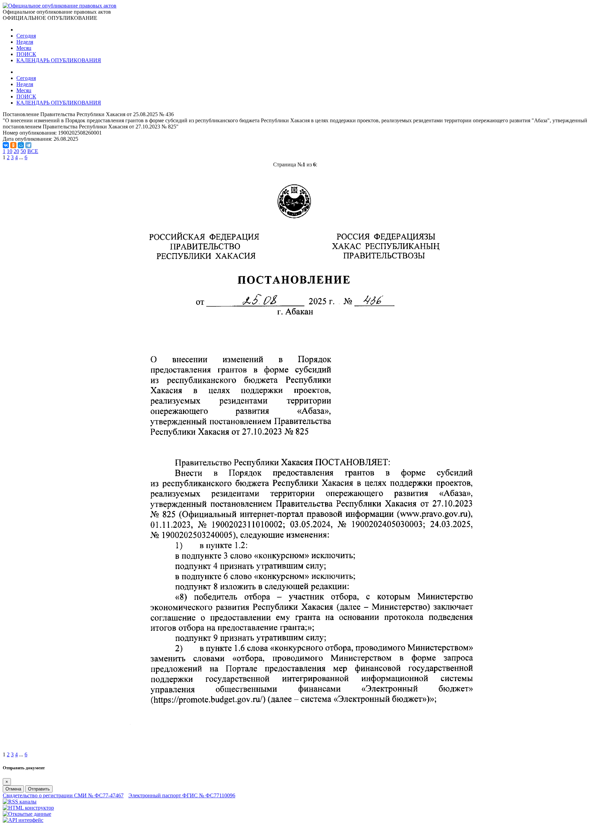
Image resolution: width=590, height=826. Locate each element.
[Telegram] (28, 145)
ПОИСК (26, 54)
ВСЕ (32, 151)
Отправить (39, 788)
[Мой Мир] (21, 145)
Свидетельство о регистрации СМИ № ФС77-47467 (63, 795)
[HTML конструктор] (28, 808)
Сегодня (26, 36)
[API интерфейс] (23, 820)
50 (23, 151)
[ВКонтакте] (6, 145)
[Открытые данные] (27, 814)
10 (9, 151)
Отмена (13, 788)
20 (16, 151)
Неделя (24, 42)
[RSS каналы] (20, 801)
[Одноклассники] (13, 145)
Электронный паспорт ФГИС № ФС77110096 (181, 795)
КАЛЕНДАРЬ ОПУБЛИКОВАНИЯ (58, 60)
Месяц (23, 48)
